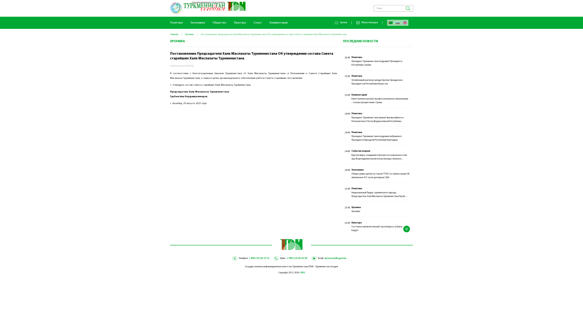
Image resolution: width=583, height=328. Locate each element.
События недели (360, 151)
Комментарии (278, 22)
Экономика (197, 22)
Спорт (258, 22)
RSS (303, 273)
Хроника (356, 207)
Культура (240, 22)
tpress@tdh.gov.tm (335, 258)
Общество (219, 22)
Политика (176, 22)
